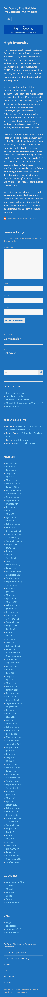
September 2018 (13, 784)
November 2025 (13, 493)
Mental (9, 889)
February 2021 (13, 686)
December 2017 (13, 815)
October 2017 (12, 822)
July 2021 (10, 669)
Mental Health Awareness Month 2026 (24, 403)
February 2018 (13, 808)
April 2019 (11, 761)
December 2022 (13, 612)
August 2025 (12, 504)
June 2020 (11, 713)
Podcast (7, 982)
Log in (9, 922)
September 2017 (13, 825)
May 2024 (10, 554)
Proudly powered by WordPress (15, 992)
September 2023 (14, 581)
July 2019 (10, 751)
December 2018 (13, 774)
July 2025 (10, 507)
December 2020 (13, 693)
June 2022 (11, 632)
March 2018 (11, 805)
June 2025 (11, 510)
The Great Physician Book (16, 952)
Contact (7, 970)
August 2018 (12, 788)
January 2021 (12, 690)
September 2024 (14, 541)
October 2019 (12, 740)
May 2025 (10, 514)
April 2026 (11, 477)
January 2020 (12, 730)
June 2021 (10, 673)
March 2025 (11, 521)
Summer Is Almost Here (17, 399)
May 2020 (10, 717)
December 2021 (13, 652)
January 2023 (12, 608)
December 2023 (13, 571)
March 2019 (11, 764)
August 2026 (12, 463)
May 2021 (10, 676)
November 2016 (13, 859)
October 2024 (12, 537)
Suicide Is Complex (15, 396)
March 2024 (11, 561)
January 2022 (12, 649)
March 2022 (11, 642)
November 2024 (13, 534)
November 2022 (13, 615)
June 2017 (10, 835)
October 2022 (12, 619)
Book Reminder (13, 406)
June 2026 (11, 470)
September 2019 (14, 744)
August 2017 (12, 828)
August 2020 (12, 707)
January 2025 (12, 527)
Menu (7, 19)
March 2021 (11, 683)
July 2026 (10, 466)
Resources (9, 976)
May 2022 (10, 636)
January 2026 (12, 487)
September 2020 (14, 703)
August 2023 (12, 585)
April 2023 (11, 598)
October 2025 (12, 497)
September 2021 (13, 663)
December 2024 (13, 531)
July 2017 (10, 832)
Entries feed (11, 926)
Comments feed (13, 929)
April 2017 (10, 842)
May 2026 (11, 473)
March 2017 (11, 845)
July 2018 (10, 791)
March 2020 (11, 723)
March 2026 (12, 480)
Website (8, 307)
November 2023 (13, 575)
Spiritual (10, 899)
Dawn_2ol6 (11, 218)
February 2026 (13, 483)
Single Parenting (22, 440)
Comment (9, 247)
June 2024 (11, 551)
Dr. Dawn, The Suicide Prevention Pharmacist (20, 10)
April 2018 (11, 801)
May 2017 (10, 838)
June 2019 (10, 754)
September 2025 (14, 500)
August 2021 (12, 666)
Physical (10, 892)
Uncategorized (13, 902)
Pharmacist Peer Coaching (16, 958)
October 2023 (12, 578)
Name (7, 284)
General (33, 218)
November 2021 (13, 656)
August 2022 (12, 625)
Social (9, 896)
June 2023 (11, 592)
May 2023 (10, 595)
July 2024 (10, 548)
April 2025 (11, 517)
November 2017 (13, 818)
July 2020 (10, 710)
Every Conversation (15, 393)
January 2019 (12, 771)
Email (7, 295)
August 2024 (12, 544)
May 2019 (10, 757)
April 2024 (11, 558)
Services (8, 964)
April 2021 (11, 679)
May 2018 (10, 798)
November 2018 (13, 778)
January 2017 (12, 852)
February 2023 (13, 605)
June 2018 (10, 794)
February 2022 (13, 646)
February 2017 (12, 849)
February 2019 (13, 767)
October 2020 (12, 700)
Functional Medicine (16, 882)
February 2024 (13, 564)
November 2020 (13, 696)
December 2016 (13, 855)
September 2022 (14, 622)
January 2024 (12, 568)
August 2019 (12, 747)
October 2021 (12, 659)
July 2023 (10, 588)
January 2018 (12, 811)
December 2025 (13, 490)
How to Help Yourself (26, 443)
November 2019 (13, 737)
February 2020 (13, 727)
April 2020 (11, 720)
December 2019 (13, 734)
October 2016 (12, 862)
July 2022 (10, 629)
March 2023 (11, 602)
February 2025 (13, 524)
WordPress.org (13, 932)
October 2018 (12, 781)
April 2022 (11, 639)
